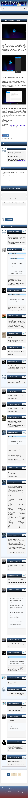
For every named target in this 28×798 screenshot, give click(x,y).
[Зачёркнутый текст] (12, 203)
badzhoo (10, 741)
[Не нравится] (2, 135)
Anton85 (10, 677)
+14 (5, 135)
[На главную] (14, 3)
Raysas (9, 347)
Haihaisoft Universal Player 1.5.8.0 (10, 182)
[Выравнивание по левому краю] (15, 203)
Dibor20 (9, 376)
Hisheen (9, 290)
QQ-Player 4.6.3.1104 (12, 125)
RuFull (9, 391)
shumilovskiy (11, 689)
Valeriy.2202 (10, 417)
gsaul (9, 361)
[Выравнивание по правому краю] (21, 203)
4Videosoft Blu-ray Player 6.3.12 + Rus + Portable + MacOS (13, 173)
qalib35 (9, 315)
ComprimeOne (11, 333)
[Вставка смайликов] (23, 203)
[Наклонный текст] (7, 203)
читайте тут (21, 160)
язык (18, 668)
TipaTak (9, 432)
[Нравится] (7, 135)
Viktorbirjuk (10, 249)
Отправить (9, 219)
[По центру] (18, 203)
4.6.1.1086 (22, 125)
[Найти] (24, 8)
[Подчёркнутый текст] (9, 203)
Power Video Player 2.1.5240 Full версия (11, 177)
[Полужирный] (4, 203)
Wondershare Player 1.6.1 (8, 175)
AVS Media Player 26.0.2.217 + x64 (10, 180)
